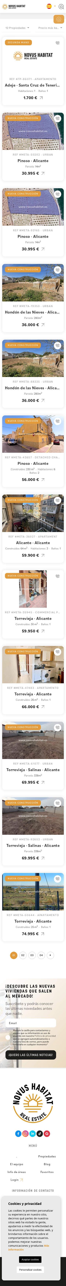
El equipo (16, 1164)
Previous (6, 57)
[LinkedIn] (32, 1133)
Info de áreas (17, 1172)
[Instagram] (25, 1133)
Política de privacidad (45, 1035)
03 (32, 955)
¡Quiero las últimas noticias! (31, 1055)
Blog (47, 1164)
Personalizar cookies (30, 1269)
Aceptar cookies (30, 1259)
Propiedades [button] (47, 1156)
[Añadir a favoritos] (57, 43)
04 (41, 955)
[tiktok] (39, 1133)
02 (23, 955)
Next (60, 57)
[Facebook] (18, 1133)
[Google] (47, 1133)
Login (15, 1179)
